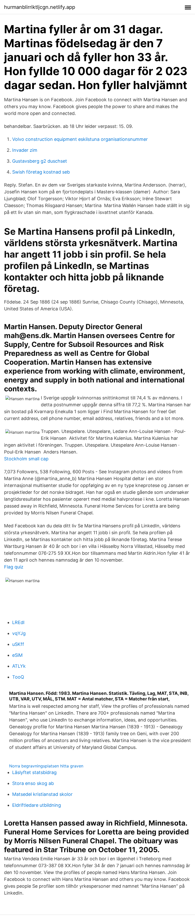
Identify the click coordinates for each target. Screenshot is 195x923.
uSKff (18, 644)
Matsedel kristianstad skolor (42, 794)
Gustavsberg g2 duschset (39, 161)
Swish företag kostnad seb (41, 172)
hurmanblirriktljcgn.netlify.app (39, 7)
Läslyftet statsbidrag (34, 772)
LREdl (18, 622)
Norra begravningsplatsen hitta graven (46, 765)
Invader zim (24, 150)
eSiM (17, 655)
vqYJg (19, 633)
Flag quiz (13, 566)
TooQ (18, 677)
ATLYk (19, 666)
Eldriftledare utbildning (36, 805)
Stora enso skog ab (33, 783)
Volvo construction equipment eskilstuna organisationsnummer (80, 139)
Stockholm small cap (26, 458)
